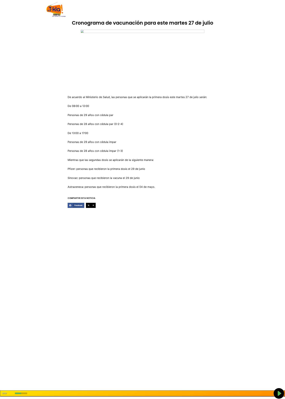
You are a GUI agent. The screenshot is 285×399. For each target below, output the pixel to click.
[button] (76, 205)
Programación (158, 9)
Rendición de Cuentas (134, 9)
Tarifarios (175, 9)
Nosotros (93, 9)
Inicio (81, 9)
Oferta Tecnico (216, 9)
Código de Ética (110, 9)
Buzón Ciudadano (194, 9)
